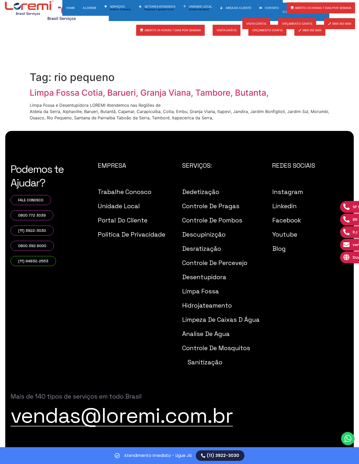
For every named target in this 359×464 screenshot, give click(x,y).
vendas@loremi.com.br (122, 415)
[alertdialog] (179, 455)
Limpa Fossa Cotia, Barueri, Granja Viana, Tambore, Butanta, (149, 93)
